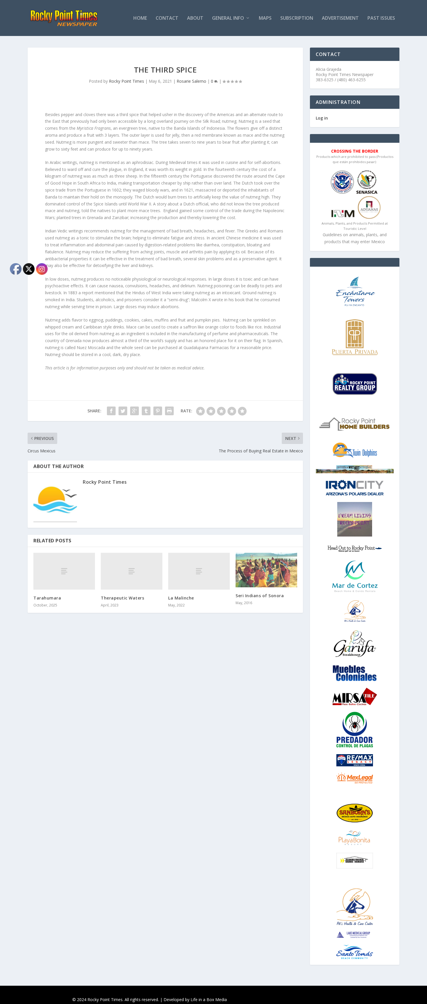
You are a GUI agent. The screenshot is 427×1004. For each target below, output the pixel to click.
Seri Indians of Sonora (260, 595)
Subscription (296, 18)
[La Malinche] (199, 571)
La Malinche (181, 598)
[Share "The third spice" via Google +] (134, 411)
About (195, 18)
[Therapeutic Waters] (131, 571)
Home (140, 18)
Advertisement (340, 18)
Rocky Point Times (126, 81)
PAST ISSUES (381, 18)
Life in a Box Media (209, 999)
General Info (228, 18)
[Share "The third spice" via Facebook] (111, 411)
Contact (167, 18)
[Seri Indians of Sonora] (266, 570)
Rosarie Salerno (191, 81)
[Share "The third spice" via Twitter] (123, 411)
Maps (265, 18)
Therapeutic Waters (122, 598)
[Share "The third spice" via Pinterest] (158, 411)
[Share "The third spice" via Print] (169, 411)
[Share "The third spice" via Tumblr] (146, 411)
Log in (322, 118)
